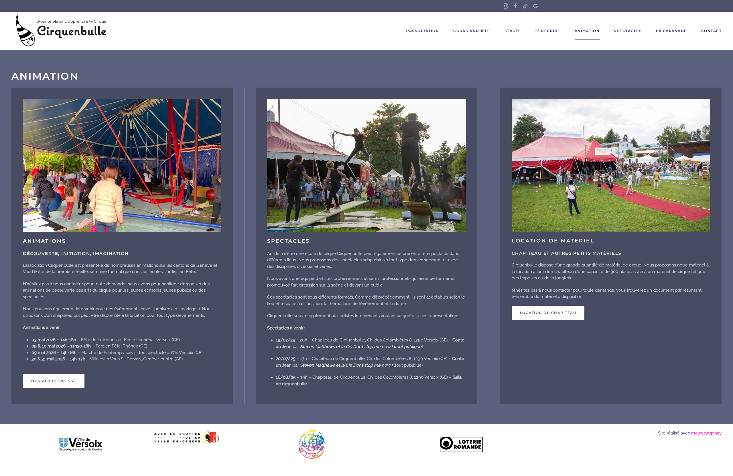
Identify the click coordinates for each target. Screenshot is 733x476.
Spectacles (628, 31)
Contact (711, 31)
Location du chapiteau (548, 313)
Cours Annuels (471, 31)
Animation (587, 31)
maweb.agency (706, 433)
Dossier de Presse (53, 381)
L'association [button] (422, 31)
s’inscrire (547, 31)
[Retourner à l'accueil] (61, 31)
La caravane (671, 31)
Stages (513, 31)
